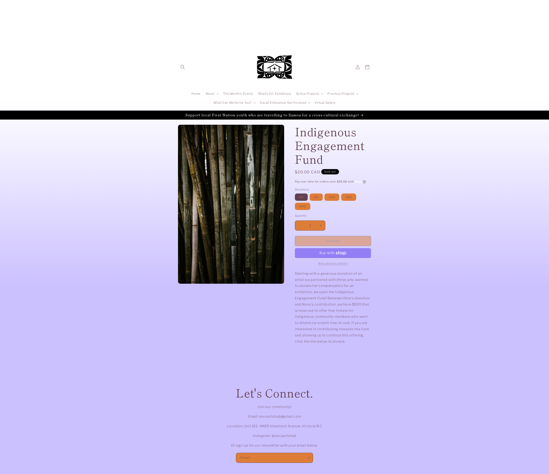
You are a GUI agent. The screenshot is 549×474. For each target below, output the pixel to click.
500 (304, 207)
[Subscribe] (308, 458)
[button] (182, 67)
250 (350, 198)
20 (303, 198)
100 (334, 198)
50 (318, 198)
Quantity (301, 215)
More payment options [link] (333, 263)
